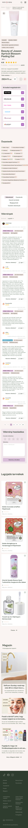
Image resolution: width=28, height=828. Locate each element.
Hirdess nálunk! (7, 800)
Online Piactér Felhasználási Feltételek (19, 798)
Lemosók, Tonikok (12, 40)
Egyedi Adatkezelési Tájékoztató (19, 808)
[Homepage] (7, 2)
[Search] (21, 2)
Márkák (5, 783)
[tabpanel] (14, 337)
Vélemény (5, 442)
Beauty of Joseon (8, 8)
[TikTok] (4, 775)
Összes (13, 630)
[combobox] (11, 218)
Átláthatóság (19, 812)
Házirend (5, 803)
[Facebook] (8, 775)
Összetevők (19, 783)
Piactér (5, 788)
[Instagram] (12, 775)
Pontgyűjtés (19, 814)
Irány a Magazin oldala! (12, 757)
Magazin (5, 791)
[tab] (9, 197)
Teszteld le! (6, 785)
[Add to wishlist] (25, 482)
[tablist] (14, 201)
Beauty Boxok (19, 780)
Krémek (3, 7)
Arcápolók (4, 40)
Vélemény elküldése (14, 460)
